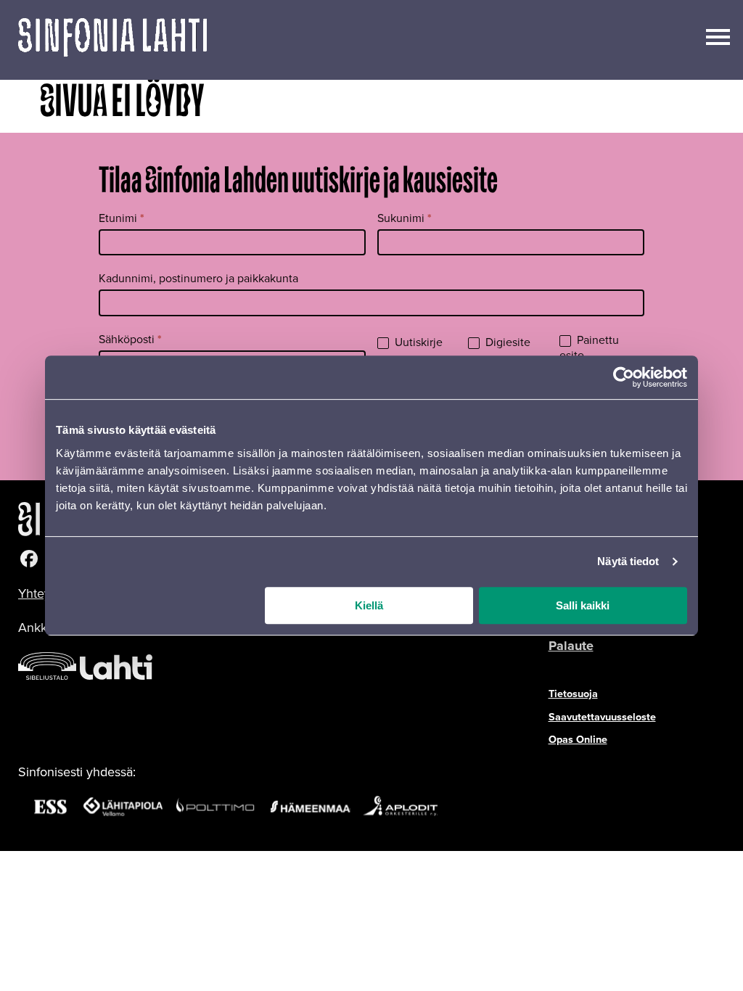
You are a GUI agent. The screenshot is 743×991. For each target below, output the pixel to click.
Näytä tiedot (628, 561)
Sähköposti (130, 339)
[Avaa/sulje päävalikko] (718, 35)
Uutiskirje (417, 342)
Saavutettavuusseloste (602, 717)
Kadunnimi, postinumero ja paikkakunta (198, 278)
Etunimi (121, 218)
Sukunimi (404, 218)
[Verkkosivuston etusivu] (112, 40)
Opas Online (578, 739)
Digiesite (506, 342)
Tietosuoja (573, 694)
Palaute (571, 645)
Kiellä (369, 605)
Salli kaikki (582, 605)
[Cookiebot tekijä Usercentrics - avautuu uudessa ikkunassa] (623, 377)
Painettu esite (589, 348)
